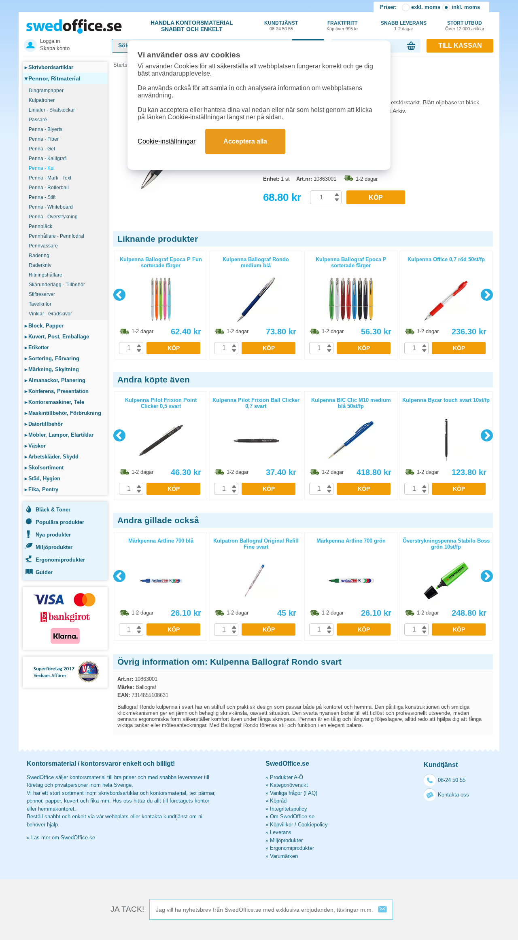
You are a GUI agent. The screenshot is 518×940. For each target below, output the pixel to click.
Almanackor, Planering (55, 380)
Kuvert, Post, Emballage (57, 337)
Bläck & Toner (53, 510)
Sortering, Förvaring (52, 358)
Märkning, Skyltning (52, 369)
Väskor (35, 446)
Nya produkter (53, 535)
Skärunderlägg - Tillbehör (57, 284)
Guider (44, 572)
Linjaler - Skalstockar (52, 110)
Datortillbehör (44, 424)
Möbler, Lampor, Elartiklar (59, 435)
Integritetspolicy (288, 809)
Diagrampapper (46, 90)
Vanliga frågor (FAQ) (293, 793)
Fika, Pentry (41, 489)
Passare (38, 120)
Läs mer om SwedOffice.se (63, 837)
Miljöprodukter (54, 547)
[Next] (487, 295)
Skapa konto (55, 48)
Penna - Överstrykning (53, 217)
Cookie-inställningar (166, 141)
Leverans (280, 832)
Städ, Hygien (42, 478)
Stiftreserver (42, 294)
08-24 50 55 (451, 780)
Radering (39, 255)
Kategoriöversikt (289, 785)
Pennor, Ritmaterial (53, 78)
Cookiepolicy (313, 825)
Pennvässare (43, 246)
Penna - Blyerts (45, 129)
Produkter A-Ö (286, 777)
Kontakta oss (453, 795)
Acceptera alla (245, 141)
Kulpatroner (42, 100)
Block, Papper (44, 326)
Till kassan (460, 45)
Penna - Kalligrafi (48, 158)
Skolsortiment (44, 468)
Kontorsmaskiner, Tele (54, 402)
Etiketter (37, 347)
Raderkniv (40, 265)
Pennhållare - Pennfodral (56, 236)
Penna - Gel (42, 149)
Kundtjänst (281, 25)
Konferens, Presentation (57, 391)
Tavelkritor (40, 304)
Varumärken (284, 856)
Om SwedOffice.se (292, 816)
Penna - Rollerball (49, 187)
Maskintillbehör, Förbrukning (63, 413)
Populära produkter (60, 522)
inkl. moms (466, 7)
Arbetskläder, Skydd (52, 457)
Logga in (50, 41)
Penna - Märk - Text (50, 178)
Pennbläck (40, 226)
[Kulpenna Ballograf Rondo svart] (186, 190)
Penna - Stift (42, 197)
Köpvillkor (281, 825)
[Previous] (119, 295)
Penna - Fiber (44, 139)
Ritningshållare (45, 275)
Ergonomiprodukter (60, 560)
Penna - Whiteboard (51, 207)
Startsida (123, 65)
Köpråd (278, 801)
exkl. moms (425, 7)
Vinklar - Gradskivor (50, 314)
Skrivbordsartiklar (49, 67)
